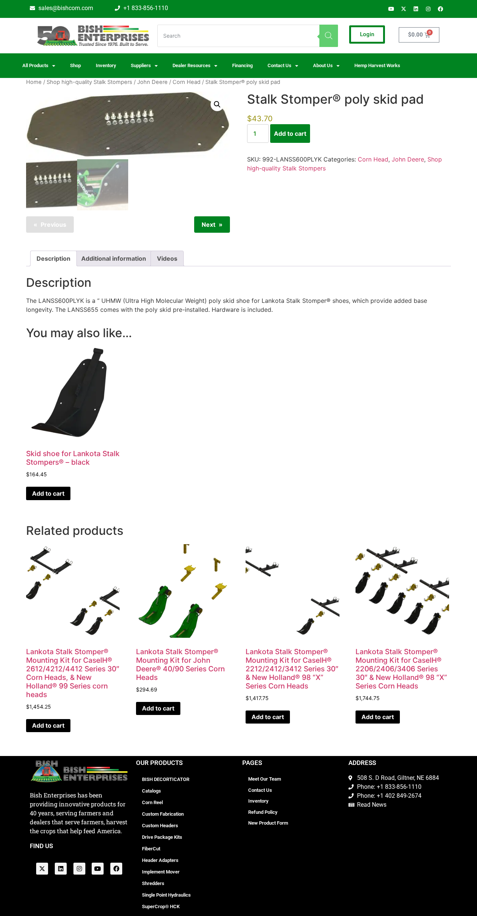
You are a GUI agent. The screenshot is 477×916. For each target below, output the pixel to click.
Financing (242, 65)
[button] (217, 104)
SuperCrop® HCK (161, 906)
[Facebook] (440, 9)
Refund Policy (262, 812)
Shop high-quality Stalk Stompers (89, 82)
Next (208, 224)
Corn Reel (152, 802)
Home (34, 82)
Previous (53, 224)
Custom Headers (160, 825)
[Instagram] (428, 9)
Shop (75, 65)
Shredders (153, 883)
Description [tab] (53, 258)
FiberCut (151, 848)
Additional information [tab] (113, 258)
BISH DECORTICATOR (165, 779)
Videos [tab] (167, 258)
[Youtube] (391, 9)
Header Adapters (160, 860)
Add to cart (290, 133)
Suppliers (141, 65)
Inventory (106, 65)
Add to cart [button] (48, 493)
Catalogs (151, 791)
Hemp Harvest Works (377, 65)
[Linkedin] (416, 9)
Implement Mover (161, 872)
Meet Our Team (264, 779)
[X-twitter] (403, 9)
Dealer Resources (192, 65)
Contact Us (260, 790)
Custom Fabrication (163, 814)
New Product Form (268, 823)
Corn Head (186, 82)
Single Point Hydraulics (166, 895)
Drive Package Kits (162, 837)
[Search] (328, 36)
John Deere (152, 82)
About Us (323, 65)
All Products (35, 65)
